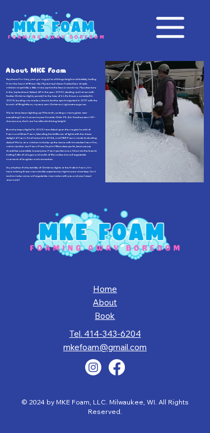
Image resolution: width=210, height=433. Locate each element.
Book (105, 315)
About (105, 302)
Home (105, 289)
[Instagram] (93, 367)
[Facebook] (117, 367)
